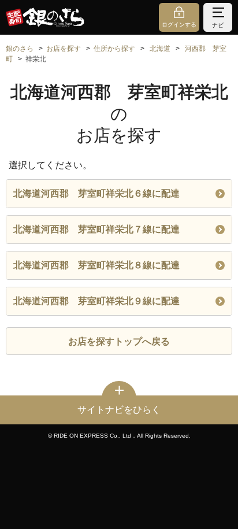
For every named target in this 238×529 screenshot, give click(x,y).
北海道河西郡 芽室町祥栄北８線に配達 (96, 265)
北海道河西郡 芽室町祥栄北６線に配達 (96, 193)
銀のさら (20, 49)
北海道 (160, 49)
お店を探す (63, 49)
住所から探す (114, 49)
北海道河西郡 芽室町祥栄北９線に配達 (96, 301)
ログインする (179, 24)
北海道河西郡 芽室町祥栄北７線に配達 (96, 229)
